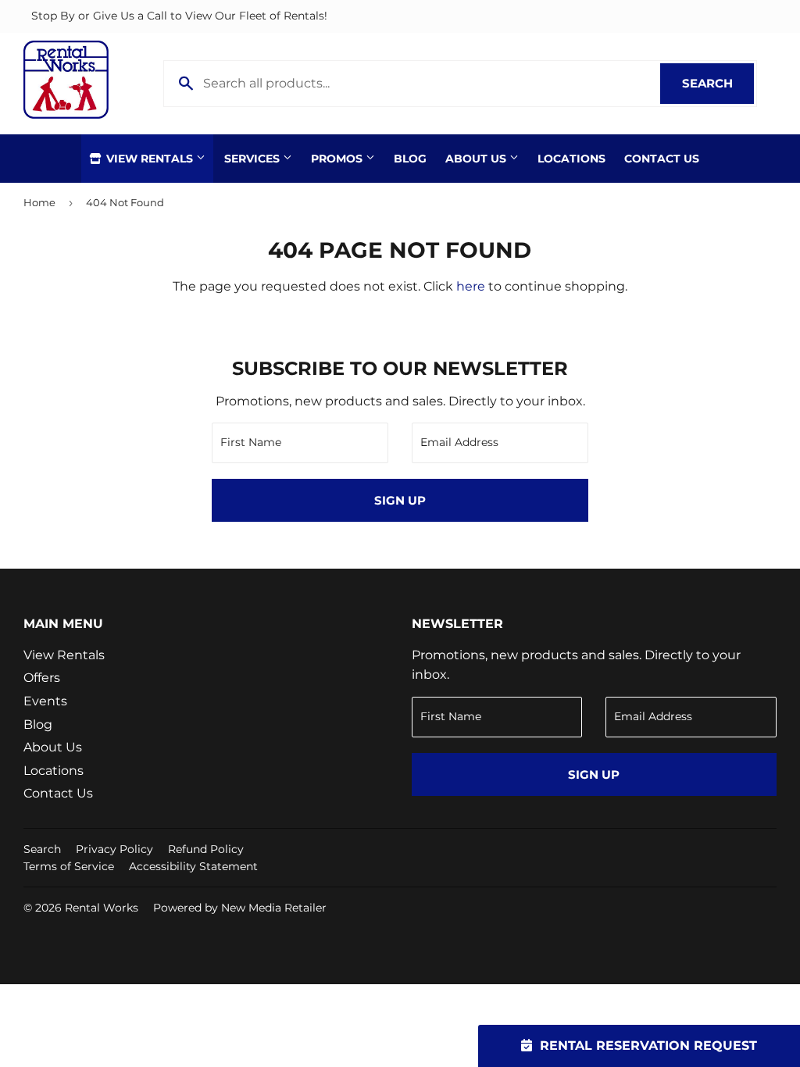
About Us (477, 158)
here (470, 286)
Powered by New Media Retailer (240, 907)
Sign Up (400, 500)
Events (45, 701)
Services (253, 158)
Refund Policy (206, 849)
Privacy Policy (114, 849)
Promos (338, 158)
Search (718, 83)
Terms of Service (68, 866)
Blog (410, 158)
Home (39, 202)
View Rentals (149, 158)
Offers (41, 677)
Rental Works (101, 907)
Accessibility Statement (193, 866)
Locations (571, 158)
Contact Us (661, 158)
